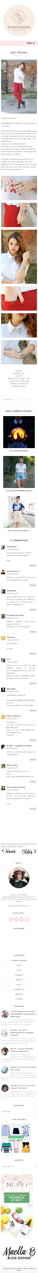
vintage (19, 994)
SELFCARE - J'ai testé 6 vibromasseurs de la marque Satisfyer (22, 1032)
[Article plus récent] (9, 851)
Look (19, 401)
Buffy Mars (11, 689)
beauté (19, 980)
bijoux (16, 399)
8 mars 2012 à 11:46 (12, 748)
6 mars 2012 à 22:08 (12, 618)
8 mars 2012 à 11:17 (12, 718)
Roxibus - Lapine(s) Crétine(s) (19, 746)
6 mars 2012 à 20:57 (12, 593)
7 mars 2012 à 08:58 (12, 640)
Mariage (19, 975)
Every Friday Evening (16, 787)
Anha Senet (11, 547)
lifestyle (19, 989)
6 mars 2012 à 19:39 (12, 549)
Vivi (8, 659)
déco (19, 985)
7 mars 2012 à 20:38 (12, 691)
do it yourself (27, 399)
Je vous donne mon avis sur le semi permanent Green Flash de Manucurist (23, 1014)
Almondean (11, 591)
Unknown (11, 637)
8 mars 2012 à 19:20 (12, 768)
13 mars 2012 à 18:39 (12, 790)
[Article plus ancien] (29, 852)
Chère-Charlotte (14, 716)
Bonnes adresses (19, 960)
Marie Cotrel (12, 765)
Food (19, 965)
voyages (19, 999)
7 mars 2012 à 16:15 (12, 662)
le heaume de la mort (15, 615)
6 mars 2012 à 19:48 (12, 574)
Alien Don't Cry (13, 571)
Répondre (33, 565)
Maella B (19, 1270)
